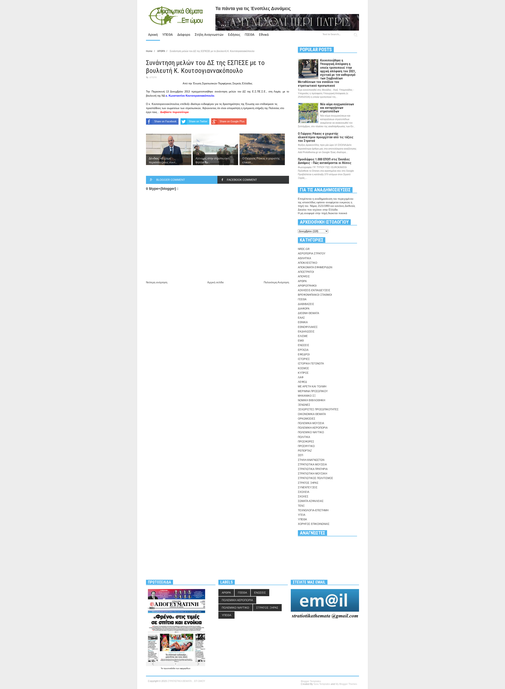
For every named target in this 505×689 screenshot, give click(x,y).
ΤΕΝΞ (301, 505)
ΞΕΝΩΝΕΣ (304, 404)
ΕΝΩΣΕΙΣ (303, 345)
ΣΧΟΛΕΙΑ (303, 491)
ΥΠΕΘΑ (167, 34)
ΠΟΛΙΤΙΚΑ (304, 437)
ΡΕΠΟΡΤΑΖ (305, 450)
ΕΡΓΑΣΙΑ (303, 349)
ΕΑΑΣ (301, 317)
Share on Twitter (198, 121)
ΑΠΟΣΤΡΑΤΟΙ (306, 271)
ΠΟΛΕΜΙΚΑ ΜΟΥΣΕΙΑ (311, 423)
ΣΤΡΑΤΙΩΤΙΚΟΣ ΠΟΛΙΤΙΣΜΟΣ (315, 478)
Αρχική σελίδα (215, 282)
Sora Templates (321, 684)
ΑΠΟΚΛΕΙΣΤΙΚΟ (307, 262)
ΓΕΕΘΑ (249, 34)
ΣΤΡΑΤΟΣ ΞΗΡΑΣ (308, 482)
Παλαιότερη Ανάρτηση (276, 282)
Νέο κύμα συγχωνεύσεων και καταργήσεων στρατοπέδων (337, 107)
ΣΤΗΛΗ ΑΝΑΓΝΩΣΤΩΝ (311, 459)
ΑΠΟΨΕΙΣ (304, 276)
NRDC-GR (304, 249)
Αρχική (153, 34)
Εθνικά (264, 34)
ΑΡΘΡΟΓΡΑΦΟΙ (307, 285)
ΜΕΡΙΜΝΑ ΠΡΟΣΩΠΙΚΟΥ (313, 391)
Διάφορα (183, 34)
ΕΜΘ (301, 340)
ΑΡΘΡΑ (153, 77)
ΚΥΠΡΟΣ (303, 372)
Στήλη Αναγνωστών (209, 34)
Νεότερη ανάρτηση (156, 282)
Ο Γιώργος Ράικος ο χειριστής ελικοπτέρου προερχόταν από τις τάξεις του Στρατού (325, 137)
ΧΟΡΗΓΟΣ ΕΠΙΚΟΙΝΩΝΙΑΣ (313, 523)
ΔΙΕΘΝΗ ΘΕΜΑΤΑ (308, 313)
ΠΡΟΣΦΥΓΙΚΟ (306, 446)
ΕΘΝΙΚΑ (303, 322)
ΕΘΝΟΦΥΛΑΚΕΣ (308, 327)
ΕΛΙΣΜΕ (303, 336)
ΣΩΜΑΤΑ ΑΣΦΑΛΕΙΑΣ (311, 501)
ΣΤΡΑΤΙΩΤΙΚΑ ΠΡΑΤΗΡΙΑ (313, 469)
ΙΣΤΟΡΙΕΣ (304, 359)
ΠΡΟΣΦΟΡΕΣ (306, 441)
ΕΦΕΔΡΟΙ (304, 354)
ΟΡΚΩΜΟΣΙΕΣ (306, 418)
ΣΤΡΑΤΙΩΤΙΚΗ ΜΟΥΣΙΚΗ (312, 473)
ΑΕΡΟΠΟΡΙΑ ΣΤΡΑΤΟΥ (311, 253)
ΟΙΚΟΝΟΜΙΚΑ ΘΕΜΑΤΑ (312, 414)
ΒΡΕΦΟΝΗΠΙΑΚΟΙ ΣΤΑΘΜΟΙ (315, 294)
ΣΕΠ (300, 455)
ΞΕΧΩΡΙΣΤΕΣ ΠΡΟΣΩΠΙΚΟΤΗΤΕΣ (318, 409)
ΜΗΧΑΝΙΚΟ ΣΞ (307, 395)
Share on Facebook (165, 121)
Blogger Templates (311, 681)
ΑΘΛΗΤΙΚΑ (304, 258)
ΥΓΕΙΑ (301, 514)
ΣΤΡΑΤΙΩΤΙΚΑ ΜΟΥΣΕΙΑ (312, 464)
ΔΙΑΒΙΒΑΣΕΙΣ (306, 304)
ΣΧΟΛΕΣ (303, 496)
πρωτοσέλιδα (170, 668)
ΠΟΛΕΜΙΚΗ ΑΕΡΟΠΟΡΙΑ (313, 427)
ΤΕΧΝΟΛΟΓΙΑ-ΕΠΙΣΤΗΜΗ (313, 510)
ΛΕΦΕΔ (302, 381)
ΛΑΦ (300, 377)
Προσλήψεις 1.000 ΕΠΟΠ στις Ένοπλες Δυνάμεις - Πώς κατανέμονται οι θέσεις (324, 161)
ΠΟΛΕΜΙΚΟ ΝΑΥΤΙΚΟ (311, 432)
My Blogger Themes (346, 684)
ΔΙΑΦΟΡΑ (304, 308)
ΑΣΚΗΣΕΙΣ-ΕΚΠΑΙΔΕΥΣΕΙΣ (314, 290)
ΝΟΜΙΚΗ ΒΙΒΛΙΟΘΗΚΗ (311, 400)
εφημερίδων (185, 668)
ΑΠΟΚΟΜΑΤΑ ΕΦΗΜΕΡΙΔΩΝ (315, 267)
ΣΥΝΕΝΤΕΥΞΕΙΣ (307, 487)
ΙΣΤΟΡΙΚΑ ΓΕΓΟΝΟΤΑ (311, 363)
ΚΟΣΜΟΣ (303, 368)
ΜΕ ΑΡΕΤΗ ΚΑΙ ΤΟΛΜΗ (312, 386)
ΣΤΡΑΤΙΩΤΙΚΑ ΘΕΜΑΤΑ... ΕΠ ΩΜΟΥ (186, 681)
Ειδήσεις (234, 34)
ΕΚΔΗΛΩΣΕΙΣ (306, 331)
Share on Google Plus (232, 121)
